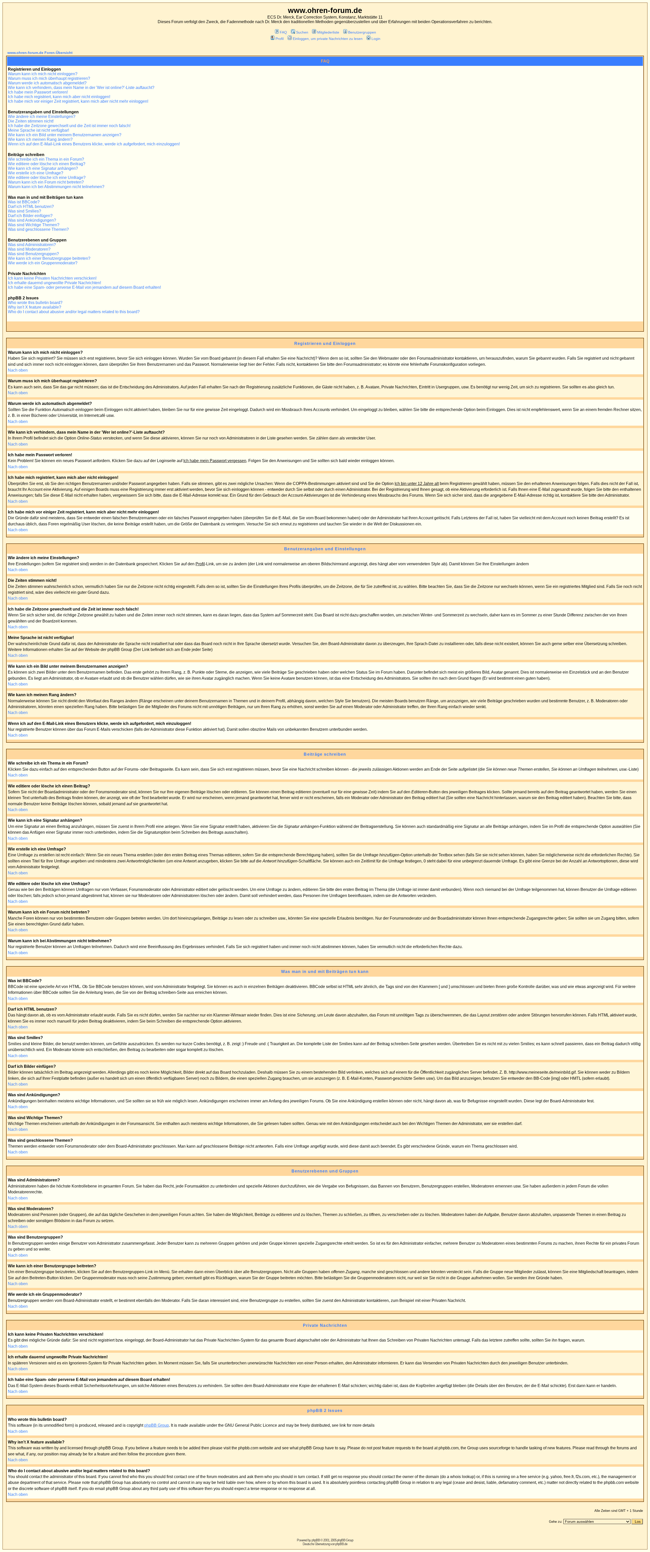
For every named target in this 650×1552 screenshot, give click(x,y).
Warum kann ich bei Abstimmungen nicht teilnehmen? (56, 187)
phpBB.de (341, 1544)
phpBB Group (156, 1425)
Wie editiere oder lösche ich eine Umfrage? (47, 177)
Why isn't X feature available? (34, 307)
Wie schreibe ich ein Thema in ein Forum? (46, 159)
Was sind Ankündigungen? (32, 220)
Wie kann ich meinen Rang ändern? (40, 139)
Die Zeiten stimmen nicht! (31, 121)
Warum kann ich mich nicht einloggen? (42, 74)
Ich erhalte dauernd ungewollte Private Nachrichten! (54, 283)
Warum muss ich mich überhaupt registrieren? (49, 78)
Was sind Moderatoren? (29, 249)
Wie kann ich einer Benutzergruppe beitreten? (49, 258)
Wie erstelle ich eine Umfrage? (35, 173)
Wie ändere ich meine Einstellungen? (41, 116)
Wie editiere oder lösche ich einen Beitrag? (46, 164)
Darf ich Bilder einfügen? (30, 216)
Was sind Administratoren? (32, 244)
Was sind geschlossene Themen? (38, 229)
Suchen (302, 32)
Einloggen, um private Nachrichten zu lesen (327, 39)
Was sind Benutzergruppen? (33, 254)
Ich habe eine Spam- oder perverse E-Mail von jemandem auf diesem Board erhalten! (84, 287)
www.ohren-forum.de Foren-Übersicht (40, 53)
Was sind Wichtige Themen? (33, 225)
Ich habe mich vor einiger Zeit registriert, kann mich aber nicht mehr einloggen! (78, 101)
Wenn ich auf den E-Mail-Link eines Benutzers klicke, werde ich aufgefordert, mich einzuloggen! (94, 144)
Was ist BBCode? (24, 202)
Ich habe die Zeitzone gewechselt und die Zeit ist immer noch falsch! (69, 126)
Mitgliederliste (328, 32)
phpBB (316, 1540)
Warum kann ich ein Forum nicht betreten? (46, 182)
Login (375, 39)
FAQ (283, 32)
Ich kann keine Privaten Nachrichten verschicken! (52, 278)
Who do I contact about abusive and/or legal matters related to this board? (74, 312)
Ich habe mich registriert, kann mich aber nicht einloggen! (59, 97)
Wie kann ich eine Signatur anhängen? (43, 168)
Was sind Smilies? (24, 211)
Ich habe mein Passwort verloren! (38, 92)
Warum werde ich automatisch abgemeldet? (47, 83)
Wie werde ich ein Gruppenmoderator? (42, 263)
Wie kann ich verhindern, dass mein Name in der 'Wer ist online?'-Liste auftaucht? (81, 87)
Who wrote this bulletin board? (35, 302)
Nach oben (18, 370)
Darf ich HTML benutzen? (31, 206)
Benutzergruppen (362, 32)
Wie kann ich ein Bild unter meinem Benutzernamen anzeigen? (64, 135)
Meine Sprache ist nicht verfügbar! (38, 130)
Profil (279, 39)
